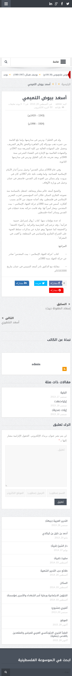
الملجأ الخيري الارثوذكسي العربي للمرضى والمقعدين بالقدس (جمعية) (40, 634)
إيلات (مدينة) (59, 410)
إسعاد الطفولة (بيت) (58, 308)
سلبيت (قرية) (61, 558)
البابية (63, 392)
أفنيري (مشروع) (60, 608)
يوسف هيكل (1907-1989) (30, 75)
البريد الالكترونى (41, 107)
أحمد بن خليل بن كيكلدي (55, 533)
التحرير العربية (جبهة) (56, 521)
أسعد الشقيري (10, 322)
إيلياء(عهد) (60, 401)
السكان (64, 583)
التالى (9, 318)
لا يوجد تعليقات (15, 104)
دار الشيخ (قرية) (59, 545)
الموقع (64, 620)
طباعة (58, 107)
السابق (62, 304)
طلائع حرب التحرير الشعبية (54, 570)
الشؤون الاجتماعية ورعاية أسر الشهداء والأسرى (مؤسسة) (37, 595)
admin (59, 104)
